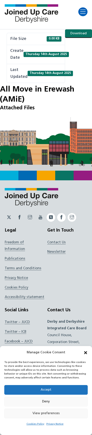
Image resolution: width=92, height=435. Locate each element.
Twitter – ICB (15, 332)
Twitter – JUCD (17, 322)
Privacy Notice (55, 424)
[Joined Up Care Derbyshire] (31, 21)
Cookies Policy (35, 424)
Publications (15, 258)
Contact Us (56, 242)
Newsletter (56, 252)
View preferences (46, 413)
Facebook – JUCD (19, 341)
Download (78, 33)
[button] (85, 353)
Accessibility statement (24, 297)
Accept (46, 389)
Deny (46, 401)
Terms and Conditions (23, 268)
